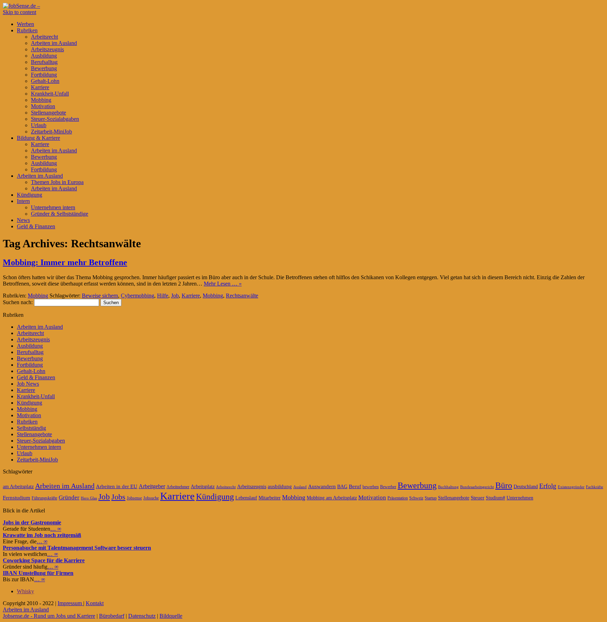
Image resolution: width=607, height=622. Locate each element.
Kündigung (29, 195)
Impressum (70, 603)
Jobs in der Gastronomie (32, 522)
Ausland (300, 487)
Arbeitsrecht (44, 37)
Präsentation (397, 498)
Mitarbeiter (270, 497)
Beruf (355, 486)
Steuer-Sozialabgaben (55, 119)
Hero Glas (89, 498)
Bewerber (388, 486)
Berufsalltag (44, 62)
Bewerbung (44, 68)
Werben (25, 24)
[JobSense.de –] (21, 6)
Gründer (69, 497)
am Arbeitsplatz (18, 486)
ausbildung (280, 486)
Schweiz (416, 498)
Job (175, 296)
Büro (503, 485)
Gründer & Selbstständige (59, 214)
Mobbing (41, 100)
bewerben (371, 486)
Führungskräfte (44, 498)
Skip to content (19, 12)
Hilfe (162, 296)
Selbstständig (31, 428)
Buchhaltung (448, 487)
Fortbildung (44, 75)
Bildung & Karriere (38, 138)
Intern (23, 201)
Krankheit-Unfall (50, 94)
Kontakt (95, 603)
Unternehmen (520, 497)
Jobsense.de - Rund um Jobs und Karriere (49, 616)
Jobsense (134, 498)
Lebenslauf (246, 497)
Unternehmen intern (53, 207)
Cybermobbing (137, 296)
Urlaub (38, 125)
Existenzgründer (571, 487)
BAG (342, 486)
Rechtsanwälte (242, 296)
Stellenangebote (48, 113)
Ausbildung (44, 56)
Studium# (495, 497)
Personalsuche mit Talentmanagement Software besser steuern (77, 548)
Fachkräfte (594, 487)
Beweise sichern (100, 296)
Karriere (40, 87)
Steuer (477, 497)
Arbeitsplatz (203, 486)
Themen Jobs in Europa (57, 182)
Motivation (43, 106)
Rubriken (27, 30)
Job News (28, 384)
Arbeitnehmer (178, 486)
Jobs (118, 496)
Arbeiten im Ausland (54, 43)
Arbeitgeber (152, 486)
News (23, 220)
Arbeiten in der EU (116, 486)
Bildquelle (170, 616)
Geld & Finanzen (36, 226)
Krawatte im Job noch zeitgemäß (42, 535)
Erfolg (547, 486)
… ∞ (55, 529)
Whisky (25, 591)
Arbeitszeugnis (47, 49)
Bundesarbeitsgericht (477, 487)
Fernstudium (16, 497)
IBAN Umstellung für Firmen (38, 573)
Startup (431, 498)
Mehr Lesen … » (223, 284)
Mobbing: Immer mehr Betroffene (65, 262)
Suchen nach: (18, 302)
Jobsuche (151, 498)
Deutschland (526, 486)
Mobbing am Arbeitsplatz (332, 497)
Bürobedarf (111, 616)
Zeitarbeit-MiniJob (51, 132)
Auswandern (322, 486)
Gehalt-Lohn (45, 81)
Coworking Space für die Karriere (44, 560)
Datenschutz (142, 616)
